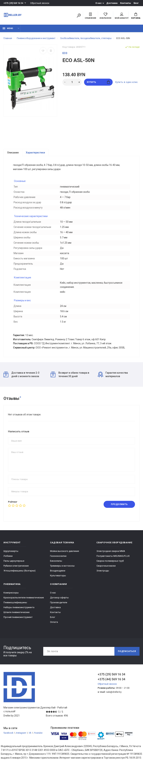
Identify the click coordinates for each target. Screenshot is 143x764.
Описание (13, 152)
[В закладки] (43, 50)
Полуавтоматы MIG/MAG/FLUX (113, 556)
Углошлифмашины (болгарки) (19, 570)
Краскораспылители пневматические (23, 597)
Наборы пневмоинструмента (18, 607)
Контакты (125, 3)
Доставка (112, 3)
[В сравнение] (50, 50)
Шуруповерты (10, 551)
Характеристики (35, 152)
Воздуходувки (57, 570)
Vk (30, 732)
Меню (10, 28)
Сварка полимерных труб (110, 561)
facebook (8, 732)
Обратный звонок (39, 3)
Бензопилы (56, 561)
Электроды (102, 570)
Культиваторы (58, 575)
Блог (136, 3)
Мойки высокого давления (64, 551)
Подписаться (127, 651)
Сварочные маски (106, 565)
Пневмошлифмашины (15, 602)
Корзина (135, 18)
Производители (58, 602)
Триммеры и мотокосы (62, 565)
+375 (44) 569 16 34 (111, 679)
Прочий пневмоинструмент (18, 617)
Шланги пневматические (16, 612)
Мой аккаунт (122, 18)
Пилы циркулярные (13, 561)
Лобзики (8, 556)
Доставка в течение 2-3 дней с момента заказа (25, 374)
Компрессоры (11, 592)
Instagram (21, 732)
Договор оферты (59, 597)
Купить (91, 82)
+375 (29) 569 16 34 (13, 3)
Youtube (38, 732)
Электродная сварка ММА (110, 551)
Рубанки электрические (16, 565)
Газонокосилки (58, 556)
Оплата (54, 622)
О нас (98, 3)
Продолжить (119, 504)
